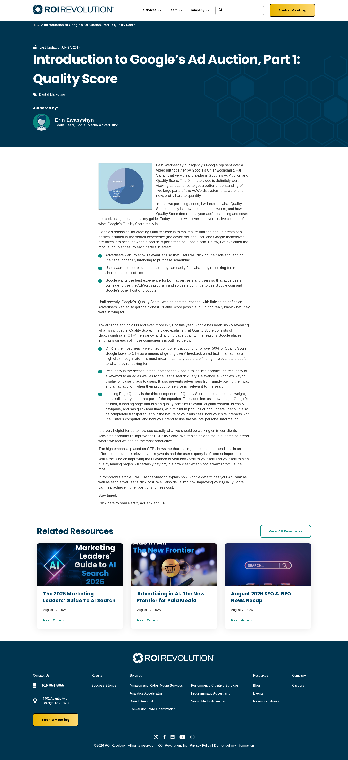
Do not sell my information (234, 745)
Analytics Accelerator (146, 693)
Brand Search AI (142, 701)
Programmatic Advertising (210, 693)
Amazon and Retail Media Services (156, 685)
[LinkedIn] (172, 738)
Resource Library (266, 701)
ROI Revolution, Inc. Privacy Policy (184, 745)
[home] (174, 661)
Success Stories (103, 685)
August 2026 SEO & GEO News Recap (261, 597)
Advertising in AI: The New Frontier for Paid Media (171, 597)
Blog (256, 685)
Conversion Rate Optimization (153, 709)
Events (258, 693)
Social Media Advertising (209, 701)
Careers (298, 685)
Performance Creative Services (215, 685)
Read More (52, 620)
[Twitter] (156, 738)
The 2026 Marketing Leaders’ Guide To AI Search (79, 597)
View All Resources (285, 531)
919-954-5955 (53, 685)
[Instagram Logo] (192, 738)
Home (36, 25)
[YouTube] (182, 738)
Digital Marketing (52, 94)
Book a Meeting (292, 10)
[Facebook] (164, 738)
